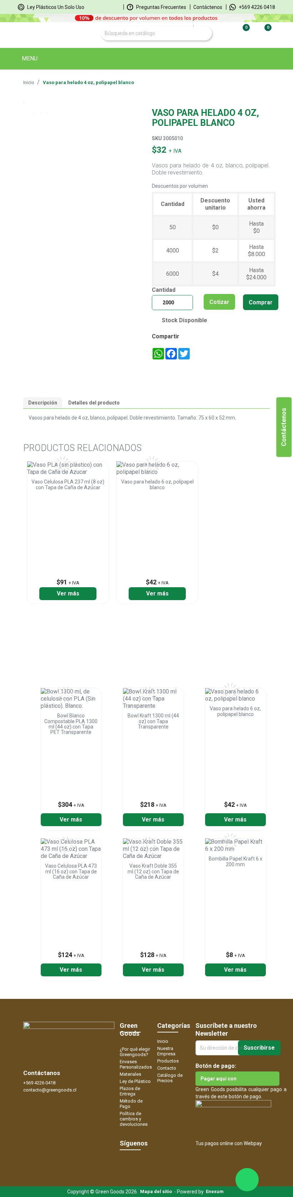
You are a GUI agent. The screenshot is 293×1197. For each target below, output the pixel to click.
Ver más (68, 593)
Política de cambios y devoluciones (134, 1119)
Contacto (166, 1068)
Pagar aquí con (218, 1078)
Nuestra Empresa (166, 1051)
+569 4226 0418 (256, 7)
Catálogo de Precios (170, 1078)
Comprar (261, 302)
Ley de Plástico (135, 1081)
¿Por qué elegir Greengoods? (135, 1051)
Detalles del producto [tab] (94, 403)
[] (195, 25)
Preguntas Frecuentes (160, 7)
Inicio (162, 1041)
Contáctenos (207, 7)
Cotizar (219, 302)
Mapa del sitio (156, 1191)
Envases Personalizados (136, 1064)
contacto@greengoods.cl (49, 1090)
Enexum (216, 1191)
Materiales (130, 1074)
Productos (168, 1061)
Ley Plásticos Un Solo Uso (55, 7)
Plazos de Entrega (130, 1091)
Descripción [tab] (42, 403)
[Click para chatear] (247, 1179)
